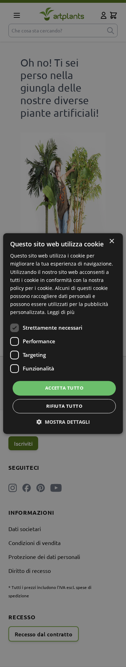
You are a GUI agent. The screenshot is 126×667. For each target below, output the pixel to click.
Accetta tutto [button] (64, 388)
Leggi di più (61, 312)
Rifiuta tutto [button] (64, 406)
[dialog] (63, 333)
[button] (63, 422)
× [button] (111, 241)
